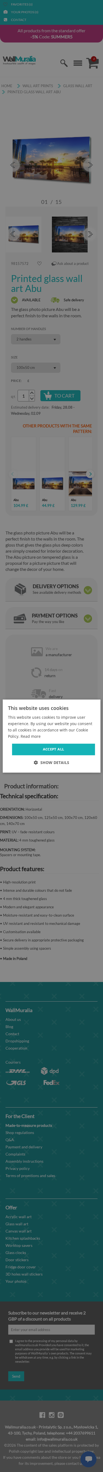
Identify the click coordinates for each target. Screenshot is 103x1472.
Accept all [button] (53, 749)
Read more (31, 736)
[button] (51, 762)
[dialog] (51, 736)
